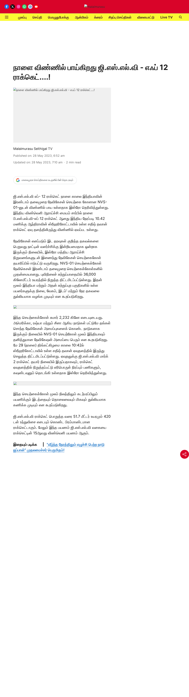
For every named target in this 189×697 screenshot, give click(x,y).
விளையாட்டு (145, 17)
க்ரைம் (98, 17)
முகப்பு (22, 17)
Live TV (166, 17)
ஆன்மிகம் (81, 17)
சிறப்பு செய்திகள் (120, 17)
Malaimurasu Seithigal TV (32, 149)
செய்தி (37, 17)
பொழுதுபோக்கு (58, 17)
